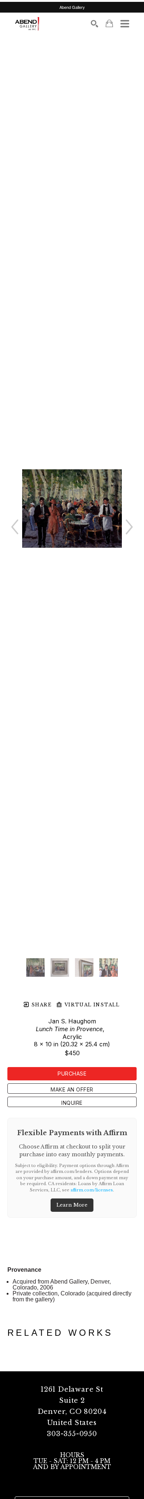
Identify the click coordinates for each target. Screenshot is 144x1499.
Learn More (72, 1205)
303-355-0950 (72, 1434)
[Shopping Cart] (109, 23)
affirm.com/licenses (92, 1190)
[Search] (94, 23)
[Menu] (124, 23)
